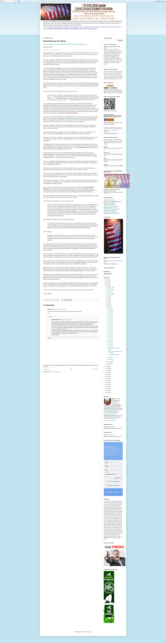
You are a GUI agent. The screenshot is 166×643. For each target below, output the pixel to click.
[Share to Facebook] (69, 300)
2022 (106, 366)
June (108, 300)
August (108, 296)
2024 (106, 284)
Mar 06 (109, 342)
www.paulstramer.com (109, 412)
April (108, 304)
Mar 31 (109, 308)
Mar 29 (109, 312)
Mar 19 (109, 326)
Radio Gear (115, 409)
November (109, 290)
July (108, 298)
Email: (106, 466)
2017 (106, 376)
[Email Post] (62, 299)
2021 (106, 368)
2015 (106, 380)
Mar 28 (109, 314)
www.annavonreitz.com (112, 418)
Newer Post (46, 369)
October (108, 292)
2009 (106, 392)
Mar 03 (109, 346)
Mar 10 (109, 338)
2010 (106, 390)
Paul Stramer (117, 398)
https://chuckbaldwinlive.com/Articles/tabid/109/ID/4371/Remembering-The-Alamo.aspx (65, 44)
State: (106, 470)
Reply (48, 313)
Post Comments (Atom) (55, 371)
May (108, 302)
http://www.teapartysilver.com (110, 207)
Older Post (95, 369)
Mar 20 (109, 324)
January (109, 363)
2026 (106, 280)
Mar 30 (109, 310)
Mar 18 (109, 328)
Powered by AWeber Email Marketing (113, 485)
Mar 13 (109, 334)
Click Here (106, 193)
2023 (106, 286)
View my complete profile (110, 420)
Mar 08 (109, 340)
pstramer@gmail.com (115, 213)
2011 (106, 388)
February (109, 361)
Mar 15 (109, 332)
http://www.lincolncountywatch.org (112, 209)
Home (71, 369)
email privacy (117, 481)
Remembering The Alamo (114, 354)
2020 (106, 370)
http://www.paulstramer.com (110, 210)
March (108, 306)
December (109, 288)
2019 (106, 372)
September (109, 294)
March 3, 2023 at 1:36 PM (60, 309)
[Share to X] (68, 300)
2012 (106, 386)
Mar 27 (109, 316)
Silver (109, 409)
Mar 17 (109, 330)
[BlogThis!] (66, 300)
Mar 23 (109, 320)
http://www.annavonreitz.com (110, 211)
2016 (106, 378)
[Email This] (65, 300)
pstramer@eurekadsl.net (109, 414)
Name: (106, 462)
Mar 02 (109, 357)
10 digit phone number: (110, 474)
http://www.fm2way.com (109, 204)
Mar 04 (109, 344)
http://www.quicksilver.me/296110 (111, 206)
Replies (51, 316)
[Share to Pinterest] (71, 300)
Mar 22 (109, 322)
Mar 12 (109, 336)
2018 (106, 374)
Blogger (89, 631)
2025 (106, 282)
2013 (106, 384)
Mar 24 (109, 318)
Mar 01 (109, 359)
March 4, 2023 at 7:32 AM (66, 319)
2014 (106, 382)
